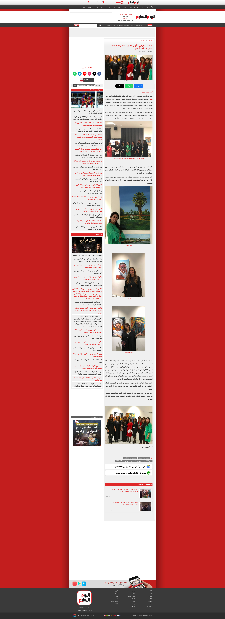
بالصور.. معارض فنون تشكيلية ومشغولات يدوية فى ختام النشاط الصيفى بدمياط (125, 490)
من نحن (90, 610)
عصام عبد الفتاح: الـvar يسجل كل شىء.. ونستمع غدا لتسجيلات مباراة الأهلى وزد (126, 25)
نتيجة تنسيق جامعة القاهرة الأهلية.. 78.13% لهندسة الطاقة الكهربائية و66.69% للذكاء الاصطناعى (88, 137)
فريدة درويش (128, 461)
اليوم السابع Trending (96, 90)
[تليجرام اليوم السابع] (80, 74)
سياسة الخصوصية (82, 610)
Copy (75, 85)
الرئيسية (150, 40)
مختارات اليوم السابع (96, 417)
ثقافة (142, 40)
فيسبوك (137, 86)
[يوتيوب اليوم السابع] (84, 74)
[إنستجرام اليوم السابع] (89, 74)
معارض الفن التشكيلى (130, 458)
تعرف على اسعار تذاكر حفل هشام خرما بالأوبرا (87, 255)
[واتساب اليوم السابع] (75, 74)
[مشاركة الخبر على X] (119, 86)
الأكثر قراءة (99, 234)
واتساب (128, 86)
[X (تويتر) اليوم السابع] (94, 74)
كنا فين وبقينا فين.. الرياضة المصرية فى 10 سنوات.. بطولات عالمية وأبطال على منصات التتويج (88, 310)
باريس (150, 99)
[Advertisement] (112, 562)
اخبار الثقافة (119, 461)
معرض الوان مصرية (144, 458)
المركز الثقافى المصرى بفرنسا (143, 461)
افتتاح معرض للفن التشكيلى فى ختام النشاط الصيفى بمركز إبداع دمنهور (125, 504)
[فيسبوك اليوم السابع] (99, 74)
